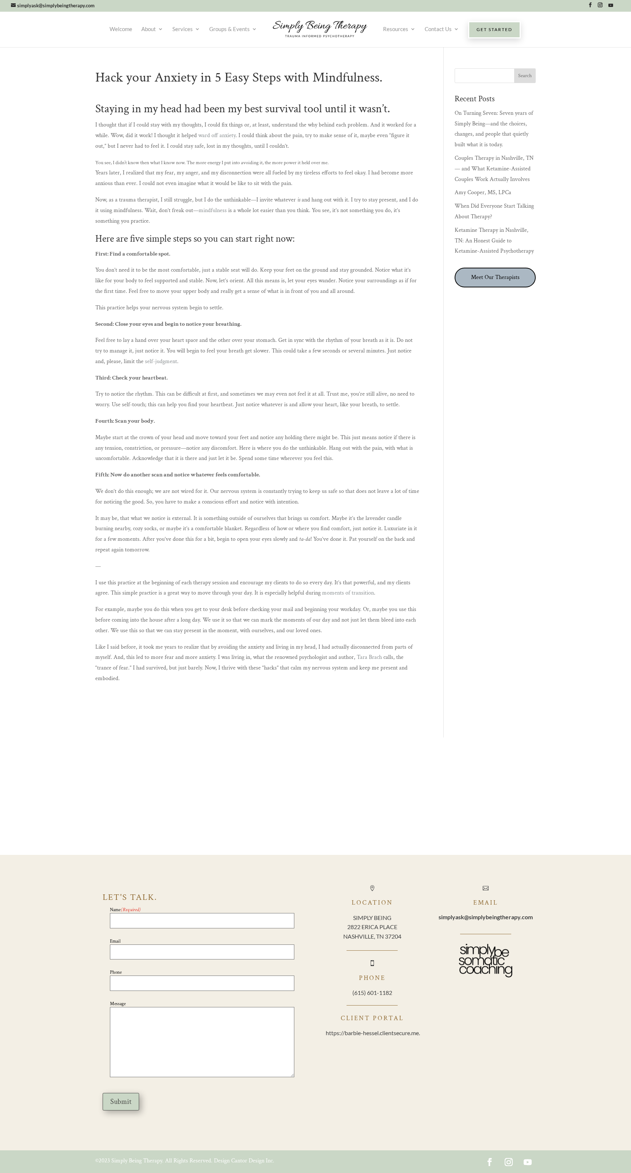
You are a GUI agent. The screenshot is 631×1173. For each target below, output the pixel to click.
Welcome (121, 29)
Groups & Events (229, 29)
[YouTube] (610, 7)
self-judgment (161, 361)
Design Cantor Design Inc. (244, 1161)
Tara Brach (369, 657)
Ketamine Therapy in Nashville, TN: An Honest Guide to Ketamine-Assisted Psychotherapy (494, 240)
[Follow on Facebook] (490, 1162)
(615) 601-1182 (372, 992)
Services (182, 29)
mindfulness (213, 210)
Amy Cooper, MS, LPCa (483, 192)
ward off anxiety (217, 135)
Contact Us (438, 29)
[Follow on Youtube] (528, 1162)
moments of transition (348, 593)
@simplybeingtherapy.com (486, 916)
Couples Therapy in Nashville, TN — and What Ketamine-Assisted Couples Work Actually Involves (494, 168)
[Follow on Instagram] (509, 1162)
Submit (120, 1101)
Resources (395, 29)
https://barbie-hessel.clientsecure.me (372, 1032)
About (148, 29)
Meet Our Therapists (495, 277)
